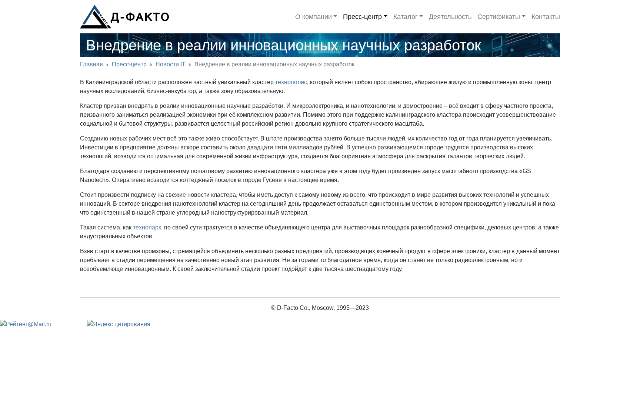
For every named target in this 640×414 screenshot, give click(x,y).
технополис (291, 82)
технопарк (147, 227)
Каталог (405, 16)
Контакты (545, 16)
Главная (91, 64)
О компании (313, 16)
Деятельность (450, 16)
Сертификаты (498, 16)
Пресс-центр (362, 16)
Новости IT (171, 64)
